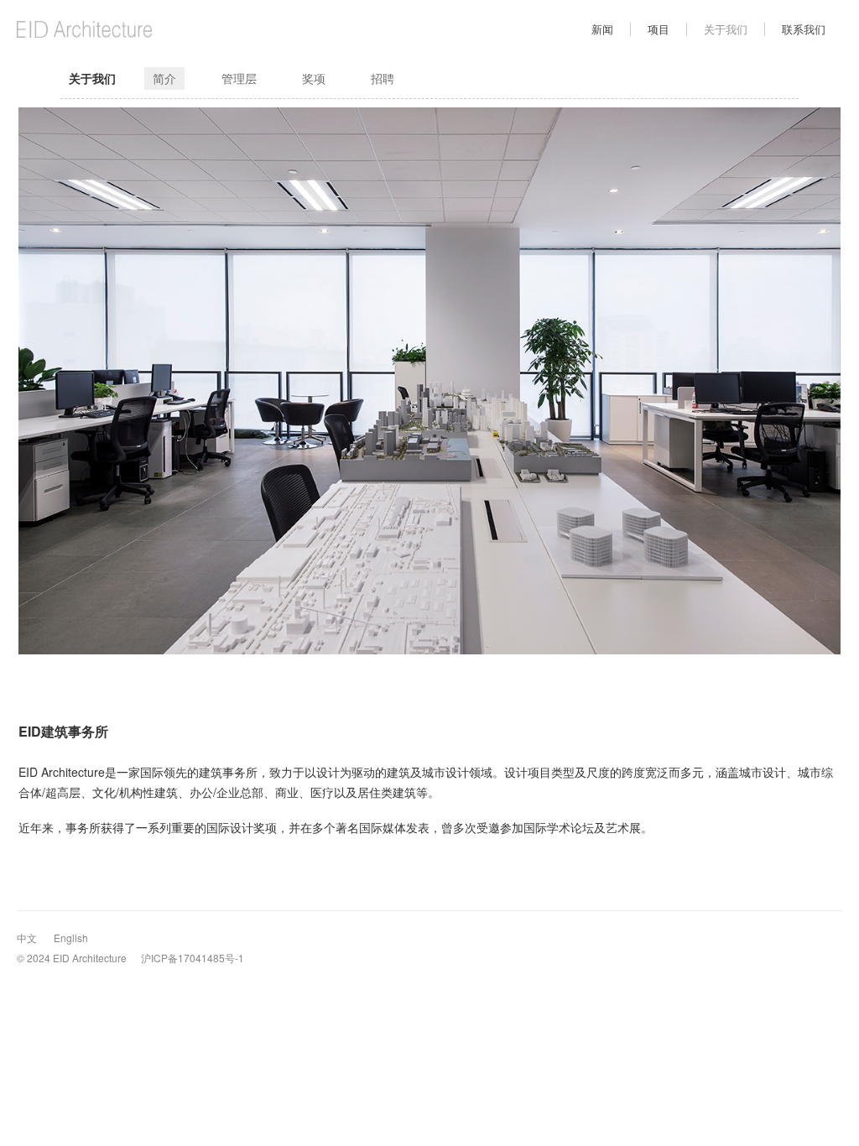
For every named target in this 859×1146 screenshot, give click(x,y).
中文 (27, 937)
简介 (164, 78)
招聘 (382, 78)
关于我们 (725, 29)
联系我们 (803, 29)
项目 (658, 29)
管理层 (239, 78)
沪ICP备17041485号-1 (192, 958)
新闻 (602, 29)
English (71, 937)
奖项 (313, 78)
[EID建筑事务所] (154, 29)
